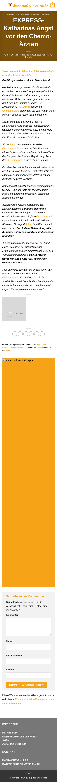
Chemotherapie (10, 111)
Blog (28, 773)
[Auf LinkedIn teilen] (42, 333)
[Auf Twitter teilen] (25, 333)
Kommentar (12, 615)
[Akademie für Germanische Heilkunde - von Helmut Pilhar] (28, 5)
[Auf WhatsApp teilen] (14, 333)
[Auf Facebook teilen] (20, 333)
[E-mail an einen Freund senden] (31, 333)
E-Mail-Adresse (14, 655)
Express (25, 14)
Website (10, 669)
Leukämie (24, 107)
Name (9, 641)
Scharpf (39, 133)
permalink (10, 351)
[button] (4, 5)
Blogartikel (13, 14)
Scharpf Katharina (40, 14)
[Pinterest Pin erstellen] (36, 333)
